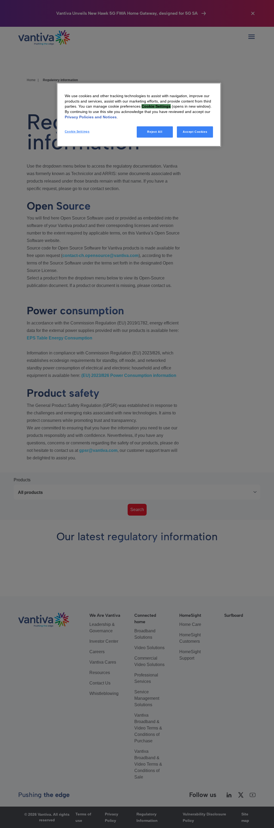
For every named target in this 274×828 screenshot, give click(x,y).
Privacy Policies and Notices (91, 117)
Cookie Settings (77, 131)
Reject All (154, 131)
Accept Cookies (195, 131)
